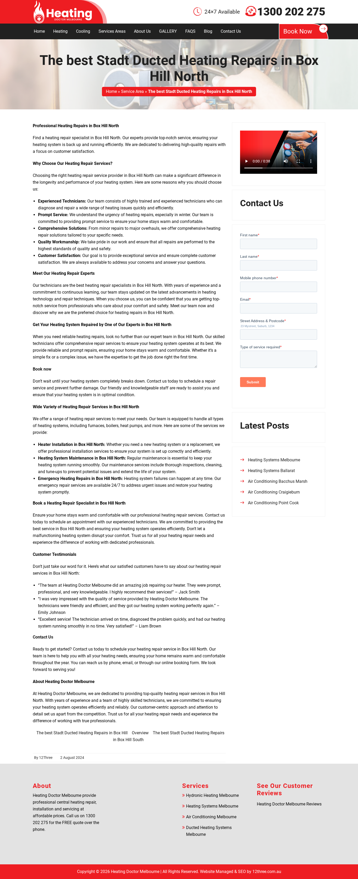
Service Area (132, 91)
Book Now (297, 31)
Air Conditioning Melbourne (211, 816)
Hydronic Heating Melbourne (212, 795)
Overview (140, 732)
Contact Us (231, 31)
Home (39, 31)
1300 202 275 (291, 12)
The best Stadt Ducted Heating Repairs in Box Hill (82, 732)
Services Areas (112, 31)
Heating (60, 31)
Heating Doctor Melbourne (135, 871)
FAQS (190, 31)
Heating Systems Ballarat (271, 470)
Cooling (83, 31)
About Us (142, 31)
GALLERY (168, 31)
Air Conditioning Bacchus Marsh (277, 481)
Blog (208, 31)
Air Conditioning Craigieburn (274, 492)
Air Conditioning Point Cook (273, 502)
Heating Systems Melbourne (274, 459)
